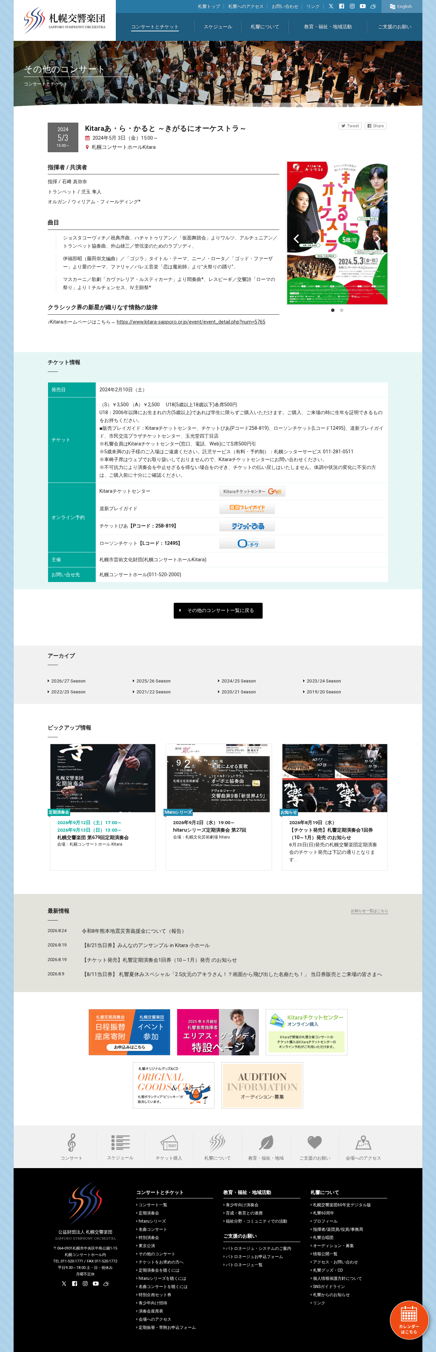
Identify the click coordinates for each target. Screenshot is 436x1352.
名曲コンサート (153, 1229)
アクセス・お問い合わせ (335, 1262)
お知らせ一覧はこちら (369, 911)
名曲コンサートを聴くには (163, 1286)
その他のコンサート (157, 1254)
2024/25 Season (238, 680)
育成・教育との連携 (244, 1213)
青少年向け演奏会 (242, 1204)
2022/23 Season (68, 691)
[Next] (377, 238)
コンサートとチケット (155, 27)
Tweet (353, 125)
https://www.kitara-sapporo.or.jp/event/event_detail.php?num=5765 (191, 322)
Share (378, 125)
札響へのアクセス (246, 6)
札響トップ (209, 6)
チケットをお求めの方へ (161, 1262)
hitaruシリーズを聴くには (162, 1278)
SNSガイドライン (329, 1286)
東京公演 (147, 1245)
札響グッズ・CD (328, 1270)
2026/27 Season (68, 680)
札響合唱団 (323, 1237)
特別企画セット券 (155, 1294)
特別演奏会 (149, 1237)
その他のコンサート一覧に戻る (220, 610)
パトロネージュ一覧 (244, 1264)
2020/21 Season (238, 691)
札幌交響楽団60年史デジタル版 (342, 1204)
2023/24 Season (324, 680)
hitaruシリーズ (152, 1221)
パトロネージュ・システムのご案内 (258, 1248)
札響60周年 (323, 1213)
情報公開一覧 (325, 1254)
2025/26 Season (153, 680)
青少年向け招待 (153, 1303)
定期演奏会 (149, 1213)
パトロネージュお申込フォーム (254, 1256)
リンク (313, 6)
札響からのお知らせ (331, 1294)
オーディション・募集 (333, 1245)
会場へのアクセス (155, 1319)
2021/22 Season (153, 691)
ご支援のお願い (394, 27)
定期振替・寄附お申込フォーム (167, 1327)
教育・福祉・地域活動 (328, 27)
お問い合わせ (285, 6)
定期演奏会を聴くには (159, 1270)
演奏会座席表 (151, 1311)
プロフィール (325, 1221)
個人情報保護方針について (337, 1278)
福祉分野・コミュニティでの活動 (256, 1221)
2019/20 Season (324, 691)
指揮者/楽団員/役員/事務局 (338, 1229)
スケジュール (218, 27)
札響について (265, 27)
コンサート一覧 (153, 1204)
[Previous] (297, 238)
